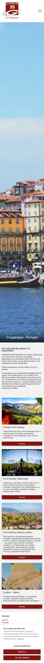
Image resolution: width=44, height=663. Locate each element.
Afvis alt (22, 652)
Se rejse (22, 444)
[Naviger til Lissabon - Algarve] (22, 576)
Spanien (5, 620)
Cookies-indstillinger (22, 646)
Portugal (5, 622)
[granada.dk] (12, 11)
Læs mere (20, 639)
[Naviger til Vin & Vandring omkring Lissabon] (22, 516)
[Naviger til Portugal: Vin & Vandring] (22, 411)
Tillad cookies (22, 658)
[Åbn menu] (40, 11)
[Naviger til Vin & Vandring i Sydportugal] (22, 462)
